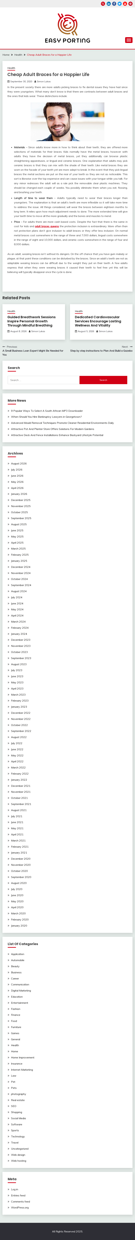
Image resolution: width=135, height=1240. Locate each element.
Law (13, 1075)
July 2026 (16, 469)
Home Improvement (22, 1057)
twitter (120, 4)
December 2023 (20, 639)
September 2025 (21, 518)
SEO (13, 1106)
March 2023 (18, 694)
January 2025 (19, 560)
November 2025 (21, 506)
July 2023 (16, 670)
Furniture (16, 1027)
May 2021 (17, 828)
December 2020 (20, 858)
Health (11, 68)
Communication (20, 984)
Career (15, 978)
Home (14, 1051)
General (15, 1039)
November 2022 (21, 719)
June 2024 (17, 603)
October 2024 (19, 579)
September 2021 (21, 804)
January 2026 (19, 494)
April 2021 (17, 834)
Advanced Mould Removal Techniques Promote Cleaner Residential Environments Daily (62, 422)
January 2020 (19, 925)
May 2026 (17, 481)
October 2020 (19, 871)
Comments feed (20, 1201)
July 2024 (16, 597)
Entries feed (18, 1195)
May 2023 (17, 682)
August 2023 (19, 664)
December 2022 (20, 712)
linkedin (109, 4)
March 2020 (18, 913)
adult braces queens (47, 226)
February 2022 (20, 773)
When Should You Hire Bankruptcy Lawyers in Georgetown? (46, 416)
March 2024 (18, 621)
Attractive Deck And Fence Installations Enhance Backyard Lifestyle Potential (57, 435)
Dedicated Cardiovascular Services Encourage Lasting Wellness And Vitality (98, 321)
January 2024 (19, 633)
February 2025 (20, 554)
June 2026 (17, 475)
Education (17, 996)
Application (17, 954)
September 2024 (21, 585)
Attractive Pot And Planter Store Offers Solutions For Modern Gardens (52, 429)
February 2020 (20, 919)
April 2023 (17, 688)
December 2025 (20, 500)
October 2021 (19, 798)
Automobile (17, 960)
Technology (18, 1136)
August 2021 (19, 810)
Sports (15, 1130)
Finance (15, 1014)
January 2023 (19, 706)
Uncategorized (19, 1148)
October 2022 (19, 725)
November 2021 (21, 791)
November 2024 (21, 573)
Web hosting (18, 1160)
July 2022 (16, 743)
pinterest (130, 4)
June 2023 (17, 676)
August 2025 (19, 524)
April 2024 (17, 615)
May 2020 (17, 901)
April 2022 (17, 761)
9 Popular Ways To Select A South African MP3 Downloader (47, 410)
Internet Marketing (22, 1069)
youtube (125, 4)
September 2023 (21, 658)
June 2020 (17, 895)
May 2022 (17, 755)
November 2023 (21, 646)
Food (14, 1021)
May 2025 (17, 536)
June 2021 (17, 822)
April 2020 (17, 907)
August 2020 (19, 883)
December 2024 (20, 567)
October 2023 (19, 652)
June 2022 (17, 749)
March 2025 (18, 548)
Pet (13, 1081)
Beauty (15, 966)
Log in (14, 1189)
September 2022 (21, 731)
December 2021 (20, 785)
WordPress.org (20, 1207)
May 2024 (17, 609)
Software (16, 1124)
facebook (114, 4)
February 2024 (20, 627)
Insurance (16, 1063)
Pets (14, 1087)
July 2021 (16, 816)
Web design (18, 1154)
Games (15, 1033)
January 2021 (19, 852)
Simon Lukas (44, 81)
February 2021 (20, 846)
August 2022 (19, 737)
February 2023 (20, 700)
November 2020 (21, 864)
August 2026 (19, 463)
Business (16, 972)
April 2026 (17, 488)
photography (18, 1094)
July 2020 (16, 889)
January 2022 (19, 779)
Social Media (18, 1118)
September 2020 (21, 877)
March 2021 (18, 840)
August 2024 (19, 591)
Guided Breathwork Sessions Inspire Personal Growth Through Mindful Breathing (31, 321)
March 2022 (18, 767)
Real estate (18, 1100)
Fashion (15, 1009)
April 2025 (17, 542)
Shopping (16, 1112)
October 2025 (19, 512)
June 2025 (17, 530)
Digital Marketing (21, 990)
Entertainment (19, 1002)
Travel (14, 1142)
